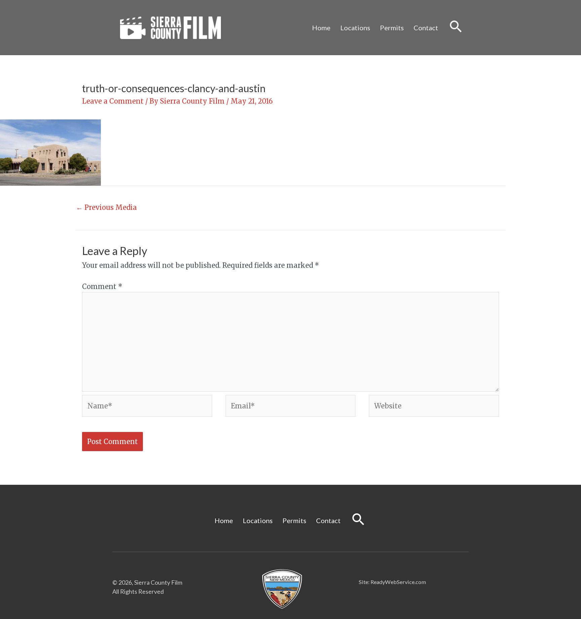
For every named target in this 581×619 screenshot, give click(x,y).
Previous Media (106, 207)
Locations (355, 28)
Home (321, 28)
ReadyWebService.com (398, 582)
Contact (426, 28)
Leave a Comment (113, 101)
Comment (102, 286)
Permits (392, 28)
